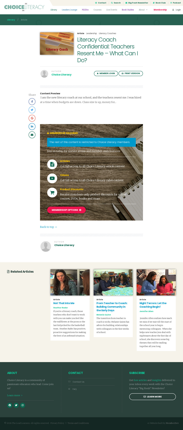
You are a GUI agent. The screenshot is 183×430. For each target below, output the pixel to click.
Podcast (176, 3)
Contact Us (78, 381)
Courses (98, 9)
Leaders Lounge (69, 9)
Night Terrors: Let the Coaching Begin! (153, 304)
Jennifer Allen (146, 311)
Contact (102, 3)
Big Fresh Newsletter (138, 3)
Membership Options (65, 210)
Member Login (107, 73)
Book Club (160, 3)
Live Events (111, 9)
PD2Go (85, 9)
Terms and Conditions (78, 423)
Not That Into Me (63, 303)
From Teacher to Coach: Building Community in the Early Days (112, 306)
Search (117, 3)
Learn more (14, 395)
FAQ (75, 389)
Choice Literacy (61, 74)
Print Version (132, 73)
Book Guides (128, 9)
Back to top (47, 227)
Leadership (91, 33)
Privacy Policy (57, 423)
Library (54, 9)
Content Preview (50, 93)
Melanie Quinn (104, 315)
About (142, 9)
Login (178, 9)
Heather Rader (60, 307)
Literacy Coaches (107, 33)
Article (80, 33)
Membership (160, 9)
